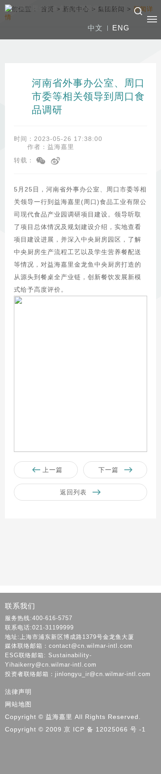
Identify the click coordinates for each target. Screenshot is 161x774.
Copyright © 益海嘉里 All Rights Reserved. (73, 716)
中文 (95, 28)
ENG (120, 28)
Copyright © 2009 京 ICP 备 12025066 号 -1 (75, 729)
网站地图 (18, 704)
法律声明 (18, 691)
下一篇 (109, 469)
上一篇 (51, 469)
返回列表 (74, 492)
